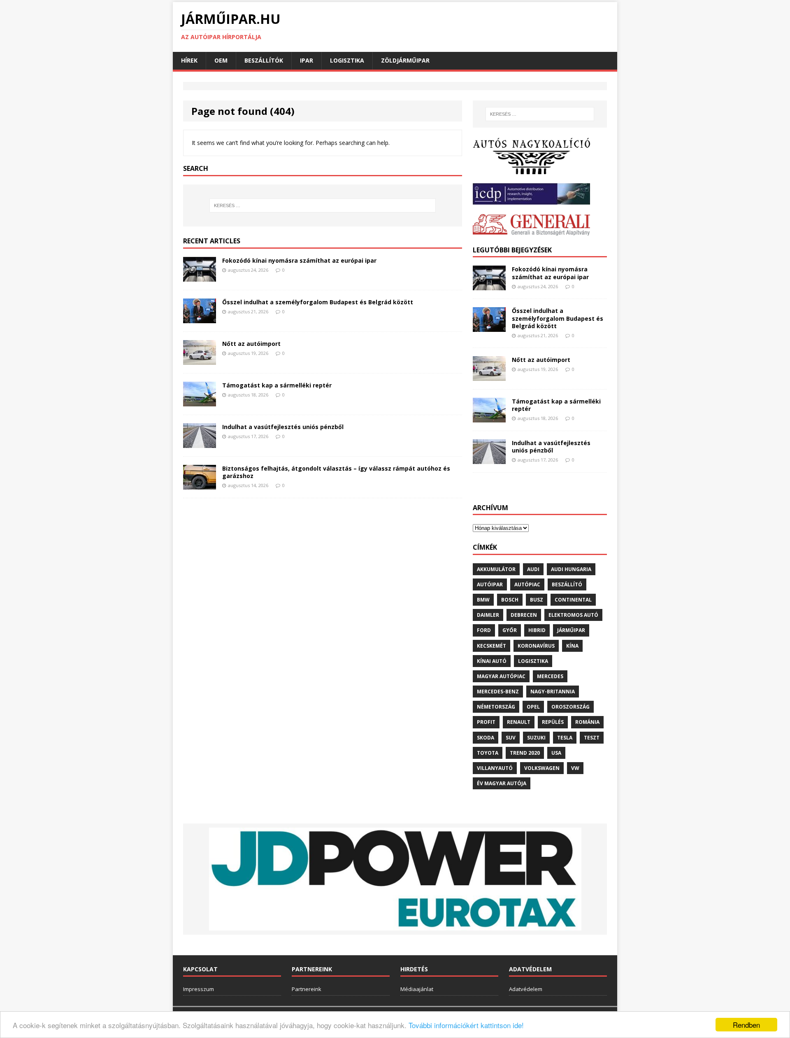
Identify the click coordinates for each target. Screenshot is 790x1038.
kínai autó (492, 661)
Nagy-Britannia (552, 691)
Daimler (488, 614)
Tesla (564, 737)
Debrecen (524, 614)
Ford (484, 630)
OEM (221, 60)
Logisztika (347, 60)
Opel (533, 706)
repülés (553, 721)
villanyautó (495, 768)
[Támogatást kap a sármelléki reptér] (199, 401)
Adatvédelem (525, 989)
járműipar (571, 630)
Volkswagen (542, 768)
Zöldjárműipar (405, 60)
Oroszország (570, 706)
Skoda (485, 737)
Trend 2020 (525, 752)
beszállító (567, 584)
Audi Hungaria (571, 569)
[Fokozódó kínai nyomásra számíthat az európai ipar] (199, 276)
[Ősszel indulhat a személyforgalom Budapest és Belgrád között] (199, 318)
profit (486, 721)
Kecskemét (491, 645)
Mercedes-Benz (498, 691)
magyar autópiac (501, 676)
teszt (591, 737)
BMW (483, 599)
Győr (509, 630)
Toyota (487, 752)
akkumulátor (496, 569)
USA (556, 752)
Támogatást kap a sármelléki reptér (277, 385)
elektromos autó (573, 614)
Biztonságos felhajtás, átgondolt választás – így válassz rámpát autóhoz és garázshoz (336, 472)
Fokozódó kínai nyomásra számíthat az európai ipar (299, 260)
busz (536, 599)
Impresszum (198, 989)
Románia (587, 721)
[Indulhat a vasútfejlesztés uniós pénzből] (199, 443)
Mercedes (550, 676)
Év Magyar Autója (501, 783)
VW (575, 768)
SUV (511, 737)
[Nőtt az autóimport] (199, 360)
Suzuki (536, 737)
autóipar (490, 584)
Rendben (746, 1024)
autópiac (527, 584)
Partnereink (306, 989)
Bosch (509, 599)
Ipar (306, 60)
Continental (573, 599)
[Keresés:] (322, 205)
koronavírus (536, 645)
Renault (518, 721)
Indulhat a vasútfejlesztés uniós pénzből (283, 427)
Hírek (189, 60)
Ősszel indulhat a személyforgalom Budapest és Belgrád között (317, 302)
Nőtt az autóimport (251, 344)
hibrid (537, 630)
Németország (496, 706)
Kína (572, 645)
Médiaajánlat (416, 989)
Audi (533, 569)
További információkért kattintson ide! (466, 1025)
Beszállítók (263, 60)
